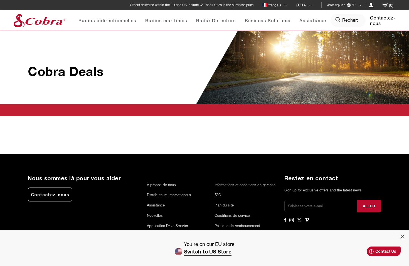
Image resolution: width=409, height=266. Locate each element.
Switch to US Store (207, 251)
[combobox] (348, 20)
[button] (278, 5)
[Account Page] (371, 5)
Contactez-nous (382, 20)
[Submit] (338, 20)
